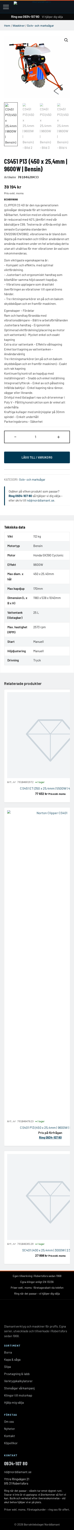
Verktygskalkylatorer (18, 1381)
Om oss (9, 1421)
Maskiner (19, 25)
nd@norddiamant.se (40, 500)
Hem (7, 25)
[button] (66, 40)
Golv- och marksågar (40, 25)
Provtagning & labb (17, 1374)
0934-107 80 (15, 1463)
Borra (8, 1352)
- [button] (15, 436)
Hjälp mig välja (14, 1402)
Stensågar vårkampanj (19, 1388)
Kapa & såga (12, 1359)
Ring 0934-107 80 (20, 496)
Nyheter (9, 1429)
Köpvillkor (11, 1443)
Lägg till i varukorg (37, 457)
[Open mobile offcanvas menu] (6, 6)
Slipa (7, 1366)
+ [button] (58, 436)
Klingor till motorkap (18, 1395)
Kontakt (9, 1436)
